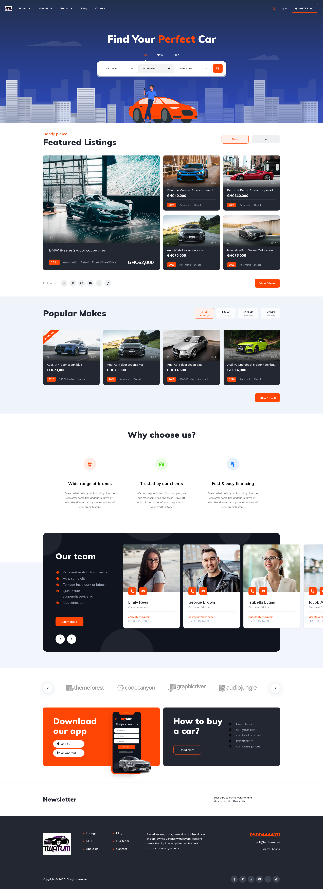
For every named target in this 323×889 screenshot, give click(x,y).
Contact (100, 8)
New (160, 55)
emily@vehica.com (139, 617)
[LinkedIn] (267, 879)
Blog (84, 8)
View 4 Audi (267, 397)
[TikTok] (276, 879)
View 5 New (267, 283)
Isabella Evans (261, 602)
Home (22, 8)
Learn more (69, 621)
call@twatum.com (268, 842)
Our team (122, 841)
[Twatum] (8, 8)
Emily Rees (138, 602)
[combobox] (119, 68)
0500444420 (265, 834)
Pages (64, 8)
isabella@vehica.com (260, 617)
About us (92, 849)
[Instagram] (251, 879)
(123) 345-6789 (138, 621)
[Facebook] (234, 879)
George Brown (201, 602)
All (145, 55)
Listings (91, 833)
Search (43, 8)
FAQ (89, 841)
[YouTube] (259, 879)
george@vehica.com (200, 617)
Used (175, 55)
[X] (242, 879)
